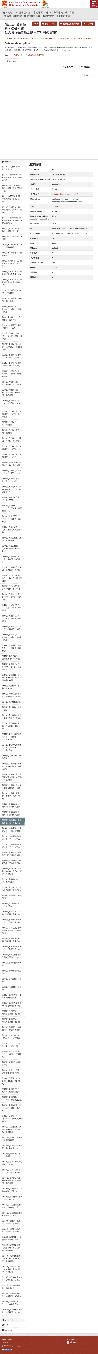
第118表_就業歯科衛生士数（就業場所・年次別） (12, 1294)
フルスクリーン (71, 67)
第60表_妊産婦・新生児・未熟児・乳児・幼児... (11, 796)
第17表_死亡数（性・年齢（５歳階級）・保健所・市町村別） (11, 392)
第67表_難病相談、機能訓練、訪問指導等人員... (11, 853)
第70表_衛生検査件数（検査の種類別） (10, 880)
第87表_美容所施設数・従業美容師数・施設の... (11, 1020)
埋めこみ (88, 67)
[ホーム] (4, 12)
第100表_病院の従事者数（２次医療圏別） (12, 1138)
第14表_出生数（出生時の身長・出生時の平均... (11, 364)
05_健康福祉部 (22, 12)
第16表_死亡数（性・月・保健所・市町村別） (12, 383)
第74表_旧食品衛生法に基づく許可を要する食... (11, 913)
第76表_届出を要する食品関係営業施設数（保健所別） (12, 930)
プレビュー (13, 61)
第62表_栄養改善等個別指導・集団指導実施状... (11, 813)
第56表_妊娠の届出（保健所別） (11, 757)
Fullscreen (86, 75)
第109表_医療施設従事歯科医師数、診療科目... (12, 1214)
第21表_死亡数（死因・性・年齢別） (11, 431)
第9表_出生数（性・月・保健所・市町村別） (12, 318)
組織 (10, 12)
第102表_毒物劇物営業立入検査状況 (12, 1155)
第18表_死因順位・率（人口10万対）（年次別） (11, 403)
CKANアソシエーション (11, 1346)
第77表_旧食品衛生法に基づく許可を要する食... (11, 939)
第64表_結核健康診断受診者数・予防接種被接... (11, 829)
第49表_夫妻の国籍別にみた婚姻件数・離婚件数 (12, 695)
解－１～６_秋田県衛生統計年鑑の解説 (11, 168)
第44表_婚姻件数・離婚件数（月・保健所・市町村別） (12, 648)
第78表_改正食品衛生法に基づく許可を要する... (11, 947)
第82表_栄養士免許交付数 (11, 980)
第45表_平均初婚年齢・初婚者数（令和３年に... (11, 657)
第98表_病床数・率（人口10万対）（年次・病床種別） (12, 1118)
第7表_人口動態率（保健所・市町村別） (12, 299)
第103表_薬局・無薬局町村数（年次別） (12, 1163)
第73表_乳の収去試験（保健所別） (10, 904)
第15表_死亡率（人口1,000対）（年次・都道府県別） (11, 373)
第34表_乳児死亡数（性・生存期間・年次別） (11, 548)
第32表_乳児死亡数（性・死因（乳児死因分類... (12, 529)
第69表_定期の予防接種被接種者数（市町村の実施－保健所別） (12, 871)
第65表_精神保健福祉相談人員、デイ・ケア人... (11, 837)
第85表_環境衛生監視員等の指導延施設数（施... (11, 1004)
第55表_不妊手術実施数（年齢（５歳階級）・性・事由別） (11, 747)
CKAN (71, 1342)
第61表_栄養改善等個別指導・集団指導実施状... (11, 805)
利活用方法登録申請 (71, 24)
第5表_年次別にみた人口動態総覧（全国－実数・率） (12, 282)
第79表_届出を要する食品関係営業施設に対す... (11, 956)
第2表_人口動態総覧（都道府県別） (12, 254)
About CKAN (7, 1339)
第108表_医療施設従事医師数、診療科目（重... (12, 1206)
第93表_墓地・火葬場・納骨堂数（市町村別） (11, 1071)
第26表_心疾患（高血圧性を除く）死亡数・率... (11, 471)
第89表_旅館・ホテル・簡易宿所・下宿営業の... (11, 1036)
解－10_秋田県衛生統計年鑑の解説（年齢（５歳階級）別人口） (12, 209)
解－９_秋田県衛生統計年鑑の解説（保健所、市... (11, 199)
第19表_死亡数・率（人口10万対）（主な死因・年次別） (12, 414)
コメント (90, 24)
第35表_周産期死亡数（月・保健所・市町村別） (11, 559)
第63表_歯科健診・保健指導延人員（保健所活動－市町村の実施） (38, 16)
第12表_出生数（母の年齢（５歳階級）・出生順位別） (12, 347)
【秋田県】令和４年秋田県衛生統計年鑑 (53, 12)
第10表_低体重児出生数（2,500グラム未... (11, 326)
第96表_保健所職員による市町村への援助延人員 (12, 1098)
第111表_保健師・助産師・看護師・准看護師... (11, 1230)
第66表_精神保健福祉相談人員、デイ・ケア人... (11, 845)
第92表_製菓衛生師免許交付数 (11, 1063)
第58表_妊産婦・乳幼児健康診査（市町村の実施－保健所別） (12, 777)
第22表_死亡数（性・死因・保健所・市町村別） (12, 439)
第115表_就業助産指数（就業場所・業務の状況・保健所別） (11, 1269)
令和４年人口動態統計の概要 (12, 238)
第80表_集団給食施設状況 (11, 964)
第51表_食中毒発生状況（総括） (11, 708)
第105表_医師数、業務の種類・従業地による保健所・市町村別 (12, 1180)
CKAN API (6, 1343)
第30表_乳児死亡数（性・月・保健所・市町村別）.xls (12, 508)
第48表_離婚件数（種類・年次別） (10, 687)
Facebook (8, 1330)
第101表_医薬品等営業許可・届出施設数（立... (12, 1146)
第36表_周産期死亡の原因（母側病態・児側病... (11, 568)
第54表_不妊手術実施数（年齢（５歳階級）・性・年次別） (11, 736)
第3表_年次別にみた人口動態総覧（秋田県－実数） (12, 263)
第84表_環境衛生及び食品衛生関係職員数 (11, 996)
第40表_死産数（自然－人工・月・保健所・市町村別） (12, 607)
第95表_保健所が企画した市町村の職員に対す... (11, 1090)
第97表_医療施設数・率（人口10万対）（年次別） (11, 1108)
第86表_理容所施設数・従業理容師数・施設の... (11, 1012)
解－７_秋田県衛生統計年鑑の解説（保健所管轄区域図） (12, 177)
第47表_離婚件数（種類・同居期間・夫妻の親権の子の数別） (12, 677)
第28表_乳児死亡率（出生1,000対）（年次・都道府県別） (11, 489)
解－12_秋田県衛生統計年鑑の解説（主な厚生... (11, 229)
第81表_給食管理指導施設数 (11, 972)
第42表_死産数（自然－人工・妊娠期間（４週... (11, 627)
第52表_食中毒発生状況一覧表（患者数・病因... (11, 716)
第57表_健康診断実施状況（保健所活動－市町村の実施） (12, 766)
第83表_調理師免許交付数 (11, 988)
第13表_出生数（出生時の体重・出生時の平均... (11, 356)
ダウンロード (50, 24)
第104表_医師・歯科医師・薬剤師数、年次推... (11, 1171)
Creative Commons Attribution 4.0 (65, 194)
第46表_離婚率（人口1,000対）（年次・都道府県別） (11, 667)
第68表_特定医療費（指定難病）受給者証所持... (11, 861)
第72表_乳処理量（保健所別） (11, 896)
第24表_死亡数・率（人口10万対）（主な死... (11, 455)
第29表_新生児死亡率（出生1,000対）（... (10, 498)
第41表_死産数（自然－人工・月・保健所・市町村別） (12, 618)
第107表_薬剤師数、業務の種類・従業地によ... (12, 1198)
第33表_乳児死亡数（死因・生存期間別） (11, 539)
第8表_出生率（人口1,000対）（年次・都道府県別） (11, 309)
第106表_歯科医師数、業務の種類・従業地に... (12, 1190)
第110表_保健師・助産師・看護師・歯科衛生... (11, 1222)
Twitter (6, 1325)
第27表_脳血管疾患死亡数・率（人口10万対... (11, 480)
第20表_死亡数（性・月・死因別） (10, 423)
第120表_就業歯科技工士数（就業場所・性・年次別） (12, 1312)
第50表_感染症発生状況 (11, 702)
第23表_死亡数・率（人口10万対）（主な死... (11, 447)
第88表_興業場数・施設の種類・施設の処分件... (11, 1028)
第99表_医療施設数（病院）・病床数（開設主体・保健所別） (11, 1129)
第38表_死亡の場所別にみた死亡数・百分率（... (11, 587)
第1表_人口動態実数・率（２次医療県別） (12, 246)
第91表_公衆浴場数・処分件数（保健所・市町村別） (12, 1054)
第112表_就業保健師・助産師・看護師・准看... (12, 1238)
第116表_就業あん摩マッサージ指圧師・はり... (12, 1278)
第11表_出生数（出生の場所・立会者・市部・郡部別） (12, 336)
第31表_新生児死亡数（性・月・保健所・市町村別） (12, 519)
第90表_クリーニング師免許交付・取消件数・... (11, 1044)
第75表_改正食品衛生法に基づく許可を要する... (11, 921)
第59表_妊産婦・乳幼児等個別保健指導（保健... (11, 786)
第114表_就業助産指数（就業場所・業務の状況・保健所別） (11, 1258)
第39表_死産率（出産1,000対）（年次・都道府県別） (11, 597)
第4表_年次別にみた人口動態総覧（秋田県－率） (12, 272)
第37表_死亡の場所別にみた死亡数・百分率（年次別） (12, 578)
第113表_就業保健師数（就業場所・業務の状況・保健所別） (11, 1247)
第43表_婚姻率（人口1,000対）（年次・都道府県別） (11, 637)
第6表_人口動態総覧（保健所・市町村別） (12, 291)
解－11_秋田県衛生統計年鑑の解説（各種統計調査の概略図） (12, 220)
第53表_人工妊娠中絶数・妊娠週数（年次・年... (11, 726)
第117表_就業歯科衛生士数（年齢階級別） (12, 1286)
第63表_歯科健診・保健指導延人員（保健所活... (11, 821)
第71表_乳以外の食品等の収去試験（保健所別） (12, 888)
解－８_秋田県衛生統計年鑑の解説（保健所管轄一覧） (12, 188)
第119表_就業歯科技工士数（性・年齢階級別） (12, 1302)
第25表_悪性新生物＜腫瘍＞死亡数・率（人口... (11, 463)
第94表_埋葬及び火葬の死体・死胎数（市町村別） (11, 1081)
